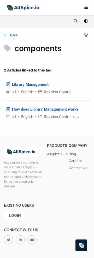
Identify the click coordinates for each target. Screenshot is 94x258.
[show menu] (86, 8)
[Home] (23, 8)
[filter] (86, 35)
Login (15, 215)
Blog (72, 154)
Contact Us (78, 168)
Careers (75, 161)
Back (13, 35)
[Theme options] (86, 21)
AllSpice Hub (57, 154)
